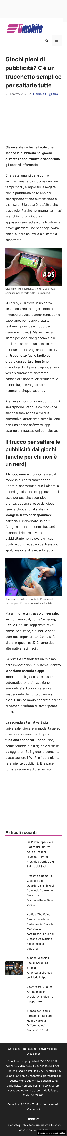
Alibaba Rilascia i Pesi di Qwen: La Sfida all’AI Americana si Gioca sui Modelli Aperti (39, 967)
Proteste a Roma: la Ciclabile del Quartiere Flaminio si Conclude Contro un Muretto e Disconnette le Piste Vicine (40, 890)
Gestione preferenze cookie (51, 1133)
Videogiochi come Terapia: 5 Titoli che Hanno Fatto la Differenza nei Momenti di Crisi (40, 1020)
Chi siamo (14, 1048)
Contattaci (33, 1109)
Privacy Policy (48, 1048)
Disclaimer (33, 1053)
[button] (47, 40)
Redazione (30, 1048)
